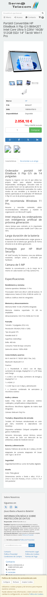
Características (10, 161)
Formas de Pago (31, 556)
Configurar (6, 582)
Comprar (35, 130)
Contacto (32, 17)
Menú (8, 17)
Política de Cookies (36, 594)
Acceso (19, 17)
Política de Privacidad (27, 535)
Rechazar (16, 582)
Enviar (32, 545)
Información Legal (32, 552)
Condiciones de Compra (13, 556)
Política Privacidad (10, 554)
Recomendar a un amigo (29, 161)
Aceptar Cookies (27, 582)
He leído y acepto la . (20, 540)
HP (26, 101)
